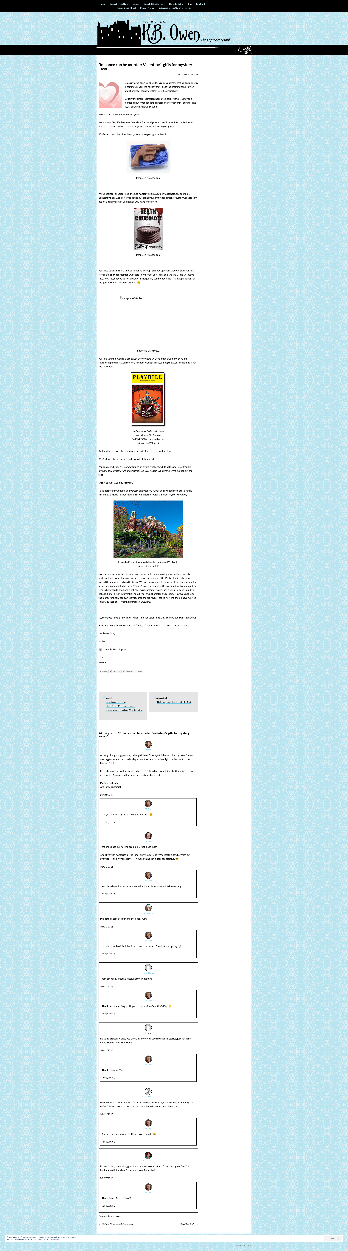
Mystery (176, 702)
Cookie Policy (54, 1239)
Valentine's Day (136, 710)
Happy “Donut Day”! (187, 1224)
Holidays (161, 702)
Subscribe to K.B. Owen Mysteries (175, 8)
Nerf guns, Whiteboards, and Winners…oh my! (117, 1224)
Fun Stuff (200, 4)
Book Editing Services (154, 4)
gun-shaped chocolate (115, 702)
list (118, 201)
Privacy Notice (147, 8)
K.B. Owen (148, 809)
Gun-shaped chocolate (114, 134)
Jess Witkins (148, 913)
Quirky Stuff (185, 702)
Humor (169, 702)
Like (101, 657)
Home (102, 4)
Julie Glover (148, 841)
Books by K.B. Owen (119, 4)
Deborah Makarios (148, 1097)
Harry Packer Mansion (116, 706)
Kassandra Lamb (148, 1161)
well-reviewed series (127, 197)
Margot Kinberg (148, 973)
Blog (189, 4)
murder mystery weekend (117, 710)
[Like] (100, 649)
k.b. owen (130, 706)
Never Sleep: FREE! (126, 8)
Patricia (148, 750)
